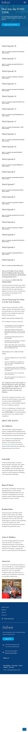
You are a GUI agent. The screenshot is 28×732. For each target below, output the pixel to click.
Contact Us (4, 615)
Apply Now (8, 639)
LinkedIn (12, 444)
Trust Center (11, 667)
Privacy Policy (15, 665)
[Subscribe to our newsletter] (24, 729)
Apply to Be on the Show (10, 24)
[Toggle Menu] (25, 2)
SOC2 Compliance (7, 665)
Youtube (6, 444)
